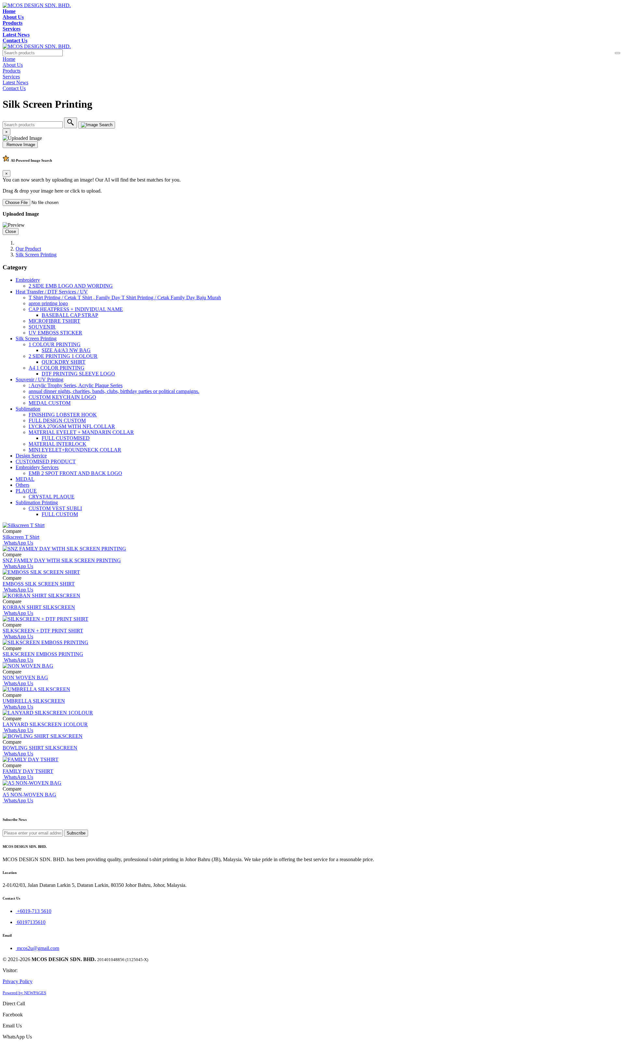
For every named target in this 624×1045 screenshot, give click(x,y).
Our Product (28, 248)
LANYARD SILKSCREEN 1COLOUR (45, 724)
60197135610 (31, 922)
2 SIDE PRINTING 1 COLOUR (63, 356)
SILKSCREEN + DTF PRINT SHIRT (43, 630)
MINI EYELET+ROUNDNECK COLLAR (75, 450)
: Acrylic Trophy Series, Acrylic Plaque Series (76, 385)
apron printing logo (48, 303)
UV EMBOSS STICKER (55, 332)
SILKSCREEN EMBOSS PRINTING (43, 654)
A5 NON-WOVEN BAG (29, 794)
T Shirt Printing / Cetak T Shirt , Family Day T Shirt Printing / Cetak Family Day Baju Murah (125, 297)
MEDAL (25, 479)
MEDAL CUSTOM (50, 403)
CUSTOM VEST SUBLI (55, 508)
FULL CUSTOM (60, 514)
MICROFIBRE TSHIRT (54, 321)
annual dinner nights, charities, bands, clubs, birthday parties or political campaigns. (114, 391)
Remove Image (20, 144)
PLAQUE (26, 491)
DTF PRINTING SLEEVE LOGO (78, 373)
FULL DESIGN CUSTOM (57, 420)
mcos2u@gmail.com (37, 948)
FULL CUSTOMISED (66, 438)
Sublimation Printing (37, 502)
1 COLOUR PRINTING (55, 344)
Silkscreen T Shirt (21, 537)
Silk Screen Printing (36, 254)
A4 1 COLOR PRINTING (56, 368)
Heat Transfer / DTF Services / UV (52, 291)
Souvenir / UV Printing (39, 379)
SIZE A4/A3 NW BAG (66, 350)
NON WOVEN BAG (25, 677)
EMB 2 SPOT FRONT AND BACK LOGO (75, 473)
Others (22, 485)
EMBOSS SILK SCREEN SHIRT (39, 584)
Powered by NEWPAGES (24, 992)
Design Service (31, 455)
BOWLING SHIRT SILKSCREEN (40, 748)
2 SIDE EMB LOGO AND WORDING (71, 286)
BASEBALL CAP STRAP (70, 315)
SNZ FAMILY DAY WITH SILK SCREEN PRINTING (62, 560)
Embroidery (28, 280)
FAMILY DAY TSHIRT (28, 771)
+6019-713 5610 (33, 911)
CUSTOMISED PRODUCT (46, 461)
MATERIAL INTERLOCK (57, 444)
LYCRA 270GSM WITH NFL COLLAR (72, 426)
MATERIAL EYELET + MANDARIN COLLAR (81, 432)
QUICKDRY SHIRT (63, 362)
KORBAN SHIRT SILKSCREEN (39, 607)
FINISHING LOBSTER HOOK (63, 414)
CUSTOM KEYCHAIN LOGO (62, 397)
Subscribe (76, 833)
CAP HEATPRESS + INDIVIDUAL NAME (76, 309)
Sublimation (28, 409)
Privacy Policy (17, 981)
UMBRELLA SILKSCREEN (34, 701)
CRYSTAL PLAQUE (51, 496)
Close (10, 231)
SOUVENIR (42, 327)
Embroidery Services (37, 467)
